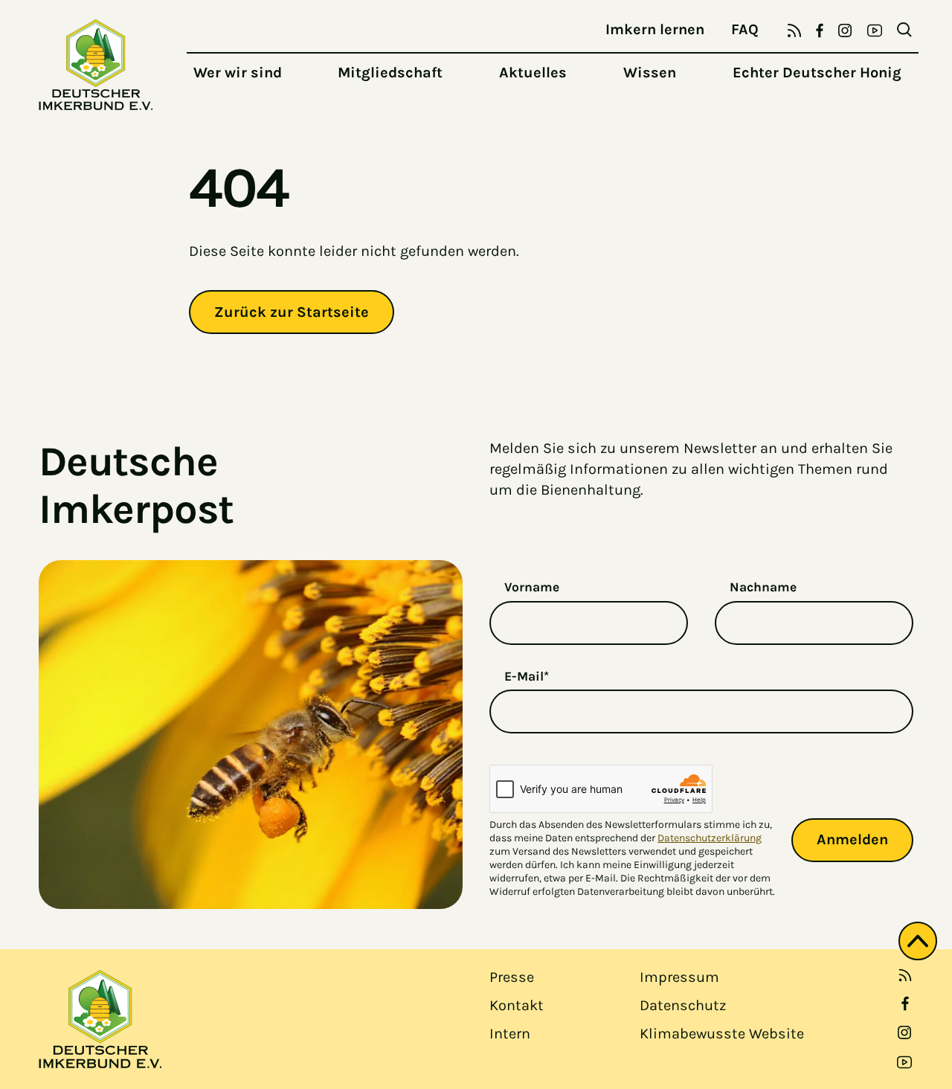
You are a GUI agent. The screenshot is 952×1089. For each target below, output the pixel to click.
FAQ (745, 29)
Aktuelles (533, 72)
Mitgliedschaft (390, 72)
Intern (509, 1033)
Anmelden (852, 839)
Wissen (649, 72)
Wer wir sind (237, 72)
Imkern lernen (654, 29)
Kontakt (516, 1005)
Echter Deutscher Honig (817, 72)
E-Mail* (526, 676)
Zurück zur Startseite (291, 312)
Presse (511, 977)
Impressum (679, 977)
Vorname (531, 586)
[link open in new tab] (905, 1003)
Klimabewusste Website (722, 1033)
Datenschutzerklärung (709, 838)
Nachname (763, 586)
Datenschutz (683, 1005)
